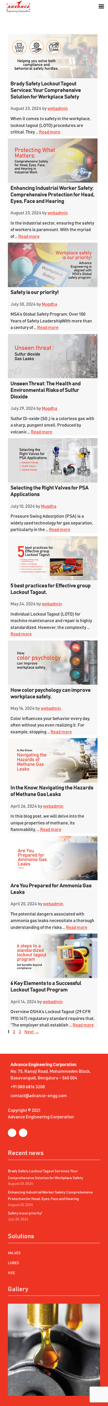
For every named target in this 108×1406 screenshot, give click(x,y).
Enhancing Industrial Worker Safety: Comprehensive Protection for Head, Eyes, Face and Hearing (52, 195)
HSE (11, 1273)
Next (31, 1032)
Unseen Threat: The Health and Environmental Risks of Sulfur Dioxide (45, 390)
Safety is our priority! (34, 292)
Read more (49, 132)
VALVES (14, 1253)
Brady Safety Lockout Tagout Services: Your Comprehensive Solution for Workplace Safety (45, 90)
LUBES (13, 1263)
